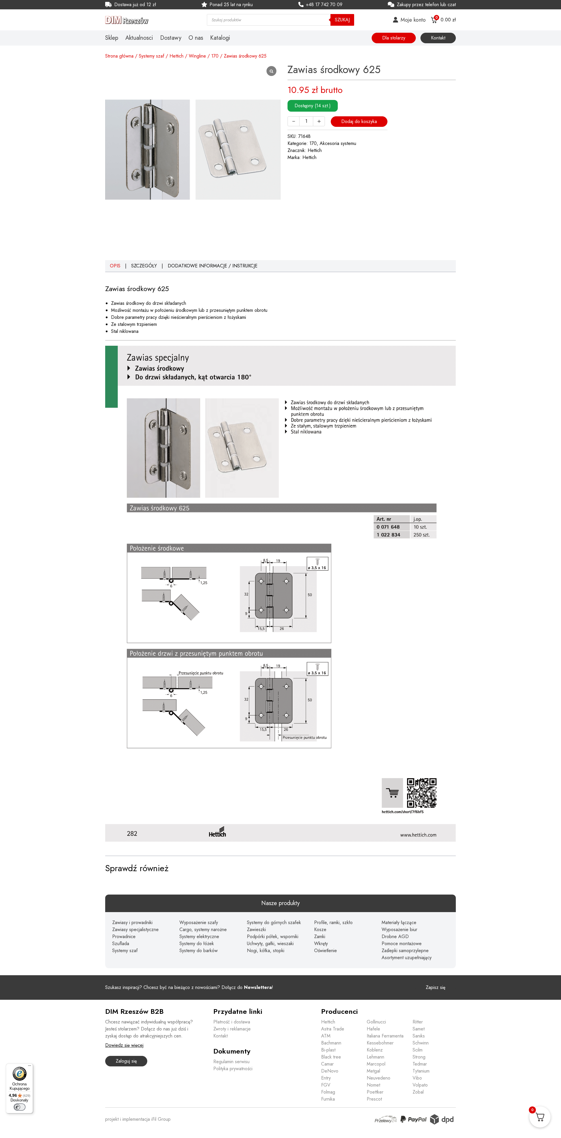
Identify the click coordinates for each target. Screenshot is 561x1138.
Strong (419, 1057)
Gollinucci (376, 1021)
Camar (327, 1064)
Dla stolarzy (393, 37)
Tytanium (421, 1071)
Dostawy (170, 38)
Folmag (328, 1092)
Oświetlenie (325, 950)
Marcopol (376, 1064)
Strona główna (119, 56)
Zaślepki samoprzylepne (405, 950)
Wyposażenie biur (399, 929)
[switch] (19, 1107)
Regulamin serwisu (231, 1061)
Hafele (373, 1028)
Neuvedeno (378, 1078)
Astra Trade (332, 1028)
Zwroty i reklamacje (232, 1028)
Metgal (373, 1071)
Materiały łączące (399, 922)
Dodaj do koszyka (359, 121)
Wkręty (321, 943)
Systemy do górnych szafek (274, 922)
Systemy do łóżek (196, 943)
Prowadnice (124, 936)
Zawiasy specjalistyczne (135, 929)
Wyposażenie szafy (198, 922)
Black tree (331, 1057)
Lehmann (375, 1057)
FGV (325, 1085)
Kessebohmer (380, 1043)
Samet (419, 1028)
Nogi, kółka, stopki (265, 950)
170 (215, 56)
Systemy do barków (198, 950)
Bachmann (331, 1043)
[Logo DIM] (149, 20)
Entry (326, 1078)
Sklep (111, 38)
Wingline (197, 56)
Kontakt (438, 37)
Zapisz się (435, 987)
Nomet (373, 1085)
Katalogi (220, 38)
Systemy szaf (151, 56)
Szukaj (342, 19)
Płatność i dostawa (231, 1021)
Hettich (176, 56)
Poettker (375, 1092)
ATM (325, 1035)
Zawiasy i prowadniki (132, 922)
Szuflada (120, 943)
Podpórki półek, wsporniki (272, 936)
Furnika (328, 1099)
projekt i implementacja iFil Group (138, 1119)
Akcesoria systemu (338, 143)
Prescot (374, 1099)
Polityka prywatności (232, 1068)
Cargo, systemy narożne (203, 929)
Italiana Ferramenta (385, 1035)
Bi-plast (328, 1050)
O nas (195, 38)
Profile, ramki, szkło (333, 922)
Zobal (418, 1092)
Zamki (319, 936)
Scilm (418, 1050)
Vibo (417, 1078)
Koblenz (375, 1050)
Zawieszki (256, 929)
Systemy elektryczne (199, 936)
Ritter (418, 1021)
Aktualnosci (139, 38)
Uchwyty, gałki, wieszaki (270, 943)
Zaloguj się (126, 1061)
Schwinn (421, 1043)
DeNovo (329, 1071)
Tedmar (420, 1064)
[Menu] (29, 1066)
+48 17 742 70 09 (324, 4)
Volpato (420, 1085)
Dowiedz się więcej (124, 1045)
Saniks (419, 1035)
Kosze (320, 929)
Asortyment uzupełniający (407, 957)
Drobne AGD (395, 936)
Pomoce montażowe (402, 943)
